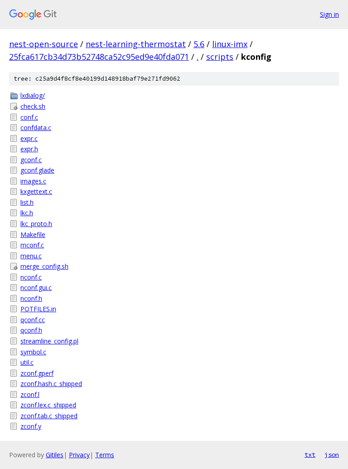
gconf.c (31, 159)
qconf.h (31, 330)
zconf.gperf (36, 373)
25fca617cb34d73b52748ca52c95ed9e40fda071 (99, 56)
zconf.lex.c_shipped (48, 405)
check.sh (32, 106)
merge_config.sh (44, 266)
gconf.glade (37, 170)
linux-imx (229, 44)
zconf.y (30, 426)
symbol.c (33, 352)
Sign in (329, 14)
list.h (27, 202)
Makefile (32, 234)
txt (309, 454)
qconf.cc (32, 319)
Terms (104, 454)
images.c (33, 181)
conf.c (29, 117)
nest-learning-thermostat (136, 44)
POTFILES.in (38, 309)
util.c (27, 362)
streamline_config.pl (49, 341)
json (331, 454)
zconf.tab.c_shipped (48, 415)
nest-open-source (43, 44)
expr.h (29, 149)
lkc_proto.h (36, 223)
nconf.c (31, 277)
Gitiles (54, 454)
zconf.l (29, 394)
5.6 (198, 44)
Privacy (79, 454)
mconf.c (32, 245)
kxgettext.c (36, 191)
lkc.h (26, 212)
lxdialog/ (32, 95)
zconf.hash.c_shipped (51, 383)
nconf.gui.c (36, 287)
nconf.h (31, 298)
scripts (219, 56)
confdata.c (35, 127)
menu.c (31, 255)
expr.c (29, 138)
